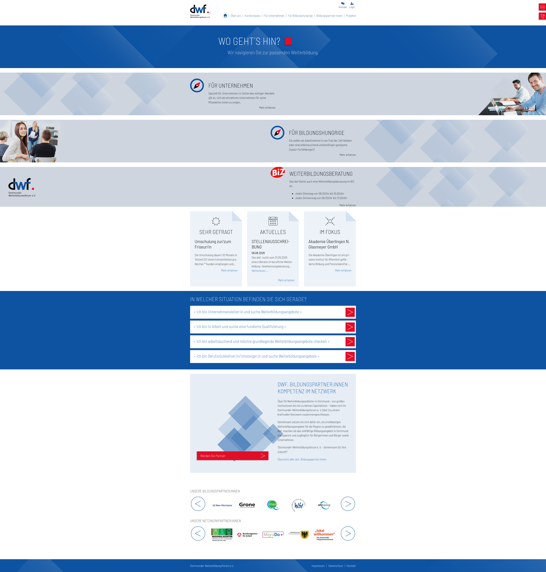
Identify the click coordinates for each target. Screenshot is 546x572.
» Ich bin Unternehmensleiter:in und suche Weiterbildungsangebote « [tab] (248, 311)
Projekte (351, 15)
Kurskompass (252, 15)
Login (352, 7)
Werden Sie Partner (212, 456)
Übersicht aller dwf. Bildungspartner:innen (302, 459)
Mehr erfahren (229, 270)
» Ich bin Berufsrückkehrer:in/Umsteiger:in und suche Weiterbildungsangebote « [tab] (257, 355)
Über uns (236, 15)
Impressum (318, 565)
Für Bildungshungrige (300, 15)
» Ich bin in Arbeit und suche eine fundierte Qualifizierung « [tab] (240, 326)
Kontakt (343, 7)
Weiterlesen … (260, 270)
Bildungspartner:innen (329, 15)
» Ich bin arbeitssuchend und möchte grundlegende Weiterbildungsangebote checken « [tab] (262, 341)
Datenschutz (335, 565)
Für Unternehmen (274, 15)
